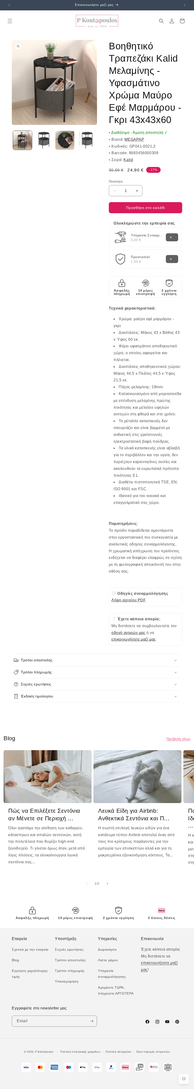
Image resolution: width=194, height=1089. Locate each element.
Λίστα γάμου (108, 960)
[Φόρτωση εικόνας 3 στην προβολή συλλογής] (64, 140)
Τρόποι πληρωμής (70, 971)
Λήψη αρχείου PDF (128, 600)
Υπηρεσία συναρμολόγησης (112, 973)
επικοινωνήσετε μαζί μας (133, 639)
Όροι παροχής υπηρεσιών (153, 1051)
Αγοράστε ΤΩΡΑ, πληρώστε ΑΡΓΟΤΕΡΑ (115, 990)
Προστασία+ (140, 257)
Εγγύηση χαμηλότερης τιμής (30, 973)
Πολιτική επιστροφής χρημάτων (80, 1051)
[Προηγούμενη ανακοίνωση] (9, 5)
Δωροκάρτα (107, 949)
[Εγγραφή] (91, 1021)
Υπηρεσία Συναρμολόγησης (147, 235)
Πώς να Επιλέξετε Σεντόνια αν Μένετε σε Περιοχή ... (44, 814)
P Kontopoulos (44, 1051)
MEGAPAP (134, 139)
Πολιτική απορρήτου (119, 1051)
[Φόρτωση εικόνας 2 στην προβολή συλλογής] (43, 140)
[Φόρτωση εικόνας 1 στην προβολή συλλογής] (22, 140)
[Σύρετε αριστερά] (86, 883)
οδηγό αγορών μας (128, 633)
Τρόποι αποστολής (70, 960)
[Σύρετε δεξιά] (107, 883)
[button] (10, 21)
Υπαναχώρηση (67, 981)
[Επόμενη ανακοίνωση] (185, 5)
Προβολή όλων (178, 739)
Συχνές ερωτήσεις (69, 949)
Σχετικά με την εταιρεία (30, 949)
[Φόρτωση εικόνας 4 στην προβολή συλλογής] (86, 140)
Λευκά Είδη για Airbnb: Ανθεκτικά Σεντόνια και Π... (133, 814)
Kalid (128, 160)
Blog (15, 960)
